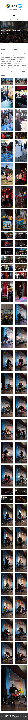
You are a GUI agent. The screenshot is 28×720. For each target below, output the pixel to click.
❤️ (15, 717)
